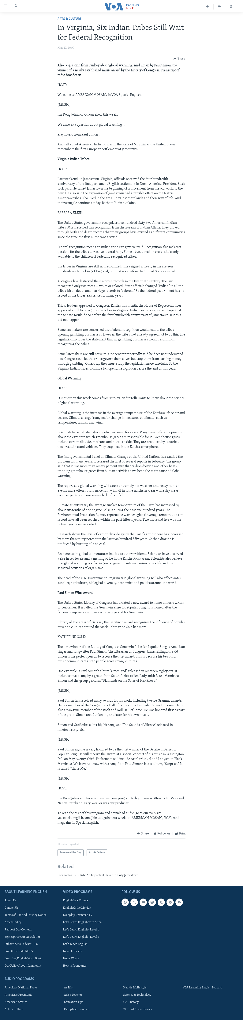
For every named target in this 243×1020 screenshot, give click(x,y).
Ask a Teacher (73, 994)
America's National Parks (21, 987)
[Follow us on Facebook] (125, 902)
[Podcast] (170, 902)
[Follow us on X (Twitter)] (134, 902)
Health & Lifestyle (135, 987)
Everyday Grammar (76, 1009)
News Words (71, 958)
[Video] (219, 7)
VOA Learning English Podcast (202, 987)
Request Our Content (18, 929)
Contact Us (11, 908)
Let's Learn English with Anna (82, 922)
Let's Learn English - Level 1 (81, 929)
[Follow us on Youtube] (143, 902)
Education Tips (73, 1002)
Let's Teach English (75, 944)
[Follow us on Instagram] (152, 902)
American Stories (16, 1002)
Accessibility (13, 922)
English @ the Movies (77, 908)
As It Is (68, 987)
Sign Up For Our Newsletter (22, 936)
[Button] (179, 58)
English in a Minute (75, 900)
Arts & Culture (69, 19)
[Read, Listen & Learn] (231, 7)
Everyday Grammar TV (77, 915)
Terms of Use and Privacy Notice (26, 915)
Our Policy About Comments (23, 965)
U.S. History (131, 1002)
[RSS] (161, 902)
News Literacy (72, 951)
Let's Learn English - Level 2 (81, 936)
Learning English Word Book (23, 958)
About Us (11, 900)
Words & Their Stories (137, 1009)
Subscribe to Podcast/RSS (21, 944)
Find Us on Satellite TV (19, 951)
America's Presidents (18, 994)
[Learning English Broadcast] (208, 7)
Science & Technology (137, 994)
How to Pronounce (75, 965)
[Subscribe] (179, 902)
